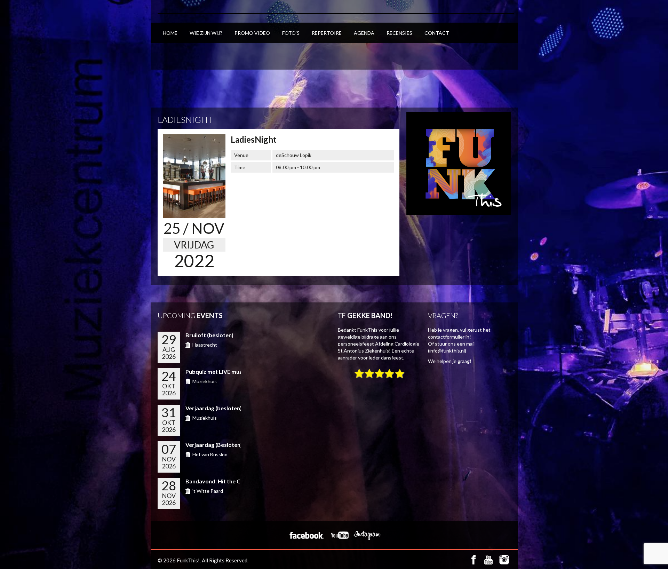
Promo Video (252, 33)
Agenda (364, 33)
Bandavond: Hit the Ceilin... (220, 481)
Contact (436, 33)
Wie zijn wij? (206, 33)
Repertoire (327, 33)
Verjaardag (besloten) (213, 408)
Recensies (399, 33)
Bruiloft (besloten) (209, 335)
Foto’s (291, 33)
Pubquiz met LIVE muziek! (218, 371)
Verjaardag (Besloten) (213, 444)
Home (170, 33)
